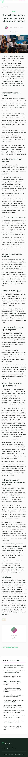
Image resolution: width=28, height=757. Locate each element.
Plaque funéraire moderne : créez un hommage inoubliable (13, 701)
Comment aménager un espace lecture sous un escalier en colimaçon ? (14, 711)
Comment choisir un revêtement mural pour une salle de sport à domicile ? (12, 682)
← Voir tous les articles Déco (10, 647)
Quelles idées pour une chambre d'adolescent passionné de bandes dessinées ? (13, 689)
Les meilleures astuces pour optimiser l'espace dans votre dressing (14, 671)
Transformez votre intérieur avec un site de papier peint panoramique (13, 706)
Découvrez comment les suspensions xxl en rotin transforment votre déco (13, 666)
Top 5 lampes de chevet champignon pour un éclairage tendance (13, 695)
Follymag (8, 743)
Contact (14, 748)
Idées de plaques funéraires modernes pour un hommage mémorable (14, 716)
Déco (7, 6)
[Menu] (24, 1)
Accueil (3, 6)
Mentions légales (6, 748)
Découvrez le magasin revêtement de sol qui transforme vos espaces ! (14, 721)
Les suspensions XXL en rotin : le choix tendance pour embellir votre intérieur (13, 727)
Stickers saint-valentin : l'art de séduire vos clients (12, 676)
